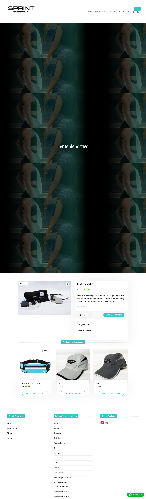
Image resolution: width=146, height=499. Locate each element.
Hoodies (57, 453)
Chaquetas (57, 433)
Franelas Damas (59, 443)
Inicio (90, 12)
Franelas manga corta (61, 492)
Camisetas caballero (61, 487)
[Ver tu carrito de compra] (134, 12)
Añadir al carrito (114, 315)
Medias (56, 468)
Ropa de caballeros (61, 483)
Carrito (121, 12)
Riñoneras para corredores (63, 478)
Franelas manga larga (61, 497)
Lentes (88, 325)
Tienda (112, 12)
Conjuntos (57, 438)
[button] (67, 284)
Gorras (56, 448)
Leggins (56, 458)
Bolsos (56, 428)
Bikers (56, 423)
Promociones (100, 12)
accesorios (88, 331)
